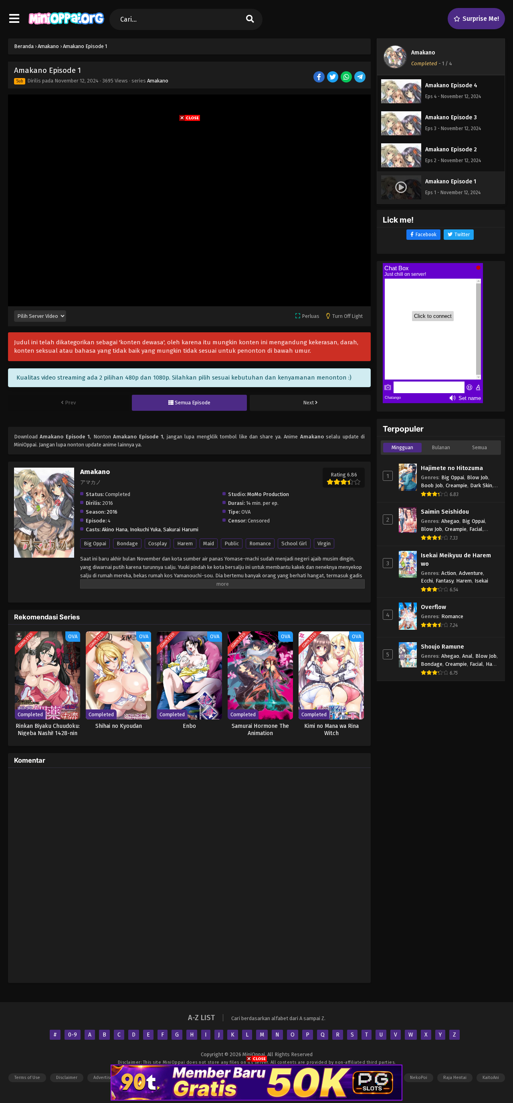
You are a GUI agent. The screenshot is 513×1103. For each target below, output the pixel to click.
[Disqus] (189, 874)
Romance (260, 543)
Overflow (433, 607)
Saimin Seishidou (445, 511)
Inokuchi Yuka (145, 529)
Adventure (471, 573)
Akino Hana (114, 529)
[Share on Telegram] (360, 77)
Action (448, 573)
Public (231, 543)
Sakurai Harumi (180, 529)
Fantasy (444, 581)
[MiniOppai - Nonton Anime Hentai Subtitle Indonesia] (66, 26)
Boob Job (432, 485)
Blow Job (477, 477)
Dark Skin (481, 485)
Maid (208, 543)
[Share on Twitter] (333, 77)
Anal (467, 656)
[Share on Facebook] (319, 77)
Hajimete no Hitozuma (452, 468)
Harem (185, 543)
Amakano (157, 81)
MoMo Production (268, 494)
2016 (112, 512)
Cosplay (157, 543)
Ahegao (450, 521)
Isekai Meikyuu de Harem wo (456, 559)
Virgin (324, 543)
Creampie (456, 485)
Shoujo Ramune (442, 646)
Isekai (481, 581)
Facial (476, 529)
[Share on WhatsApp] (347, 77)
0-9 (72, 1034)
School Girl (294, 543)
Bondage (127, 543)
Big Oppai (95, 543)
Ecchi (427, 581)
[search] (250, 19)
